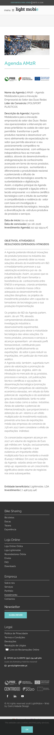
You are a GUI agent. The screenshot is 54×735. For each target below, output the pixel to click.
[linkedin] (15, 696)
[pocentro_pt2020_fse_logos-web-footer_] (27, 687)
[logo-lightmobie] (27, 8)
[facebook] (7, 696)
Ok (27, 729)
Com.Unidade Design (18, 706)
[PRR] (27, 681)
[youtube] (23, 696)
